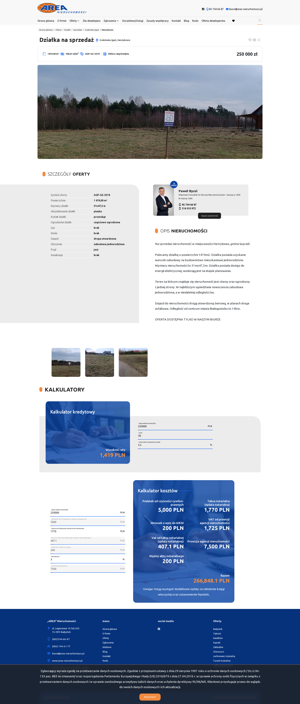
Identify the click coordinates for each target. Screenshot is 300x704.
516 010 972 (189, 208)
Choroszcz (218, 651)
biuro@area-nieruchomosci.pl (68, 653)
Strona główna (46, 20)
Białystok (217, 629)
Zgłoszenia (108, 642)
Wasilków (218, 638)
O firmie (61, 20)
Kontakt (176, 20)
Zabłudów (218, 647)
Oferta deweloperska (213, 20)
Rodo (195, 20)
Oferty (73, 20)
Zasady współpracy (157, 20)
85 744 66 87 (189, 204)
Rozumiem (150, 697)
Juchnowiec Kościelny (224, 656)
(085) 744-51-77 (61, 646)
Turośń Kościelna (221, 661)
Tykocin (217, 633)
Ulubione (106, 647)
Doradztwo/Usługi (132, 20)
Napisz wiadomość (209, 215)
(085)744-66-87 (61, 639)
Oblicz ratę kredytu (118, 54)
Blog (186, 20)
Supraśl (216, 642)
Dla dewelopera (91, 20)
